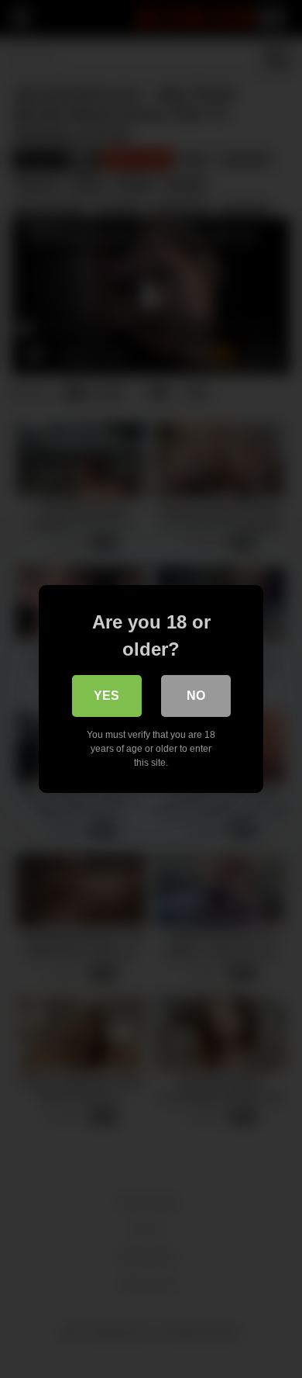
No (196, 695)
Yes (106, 695)
